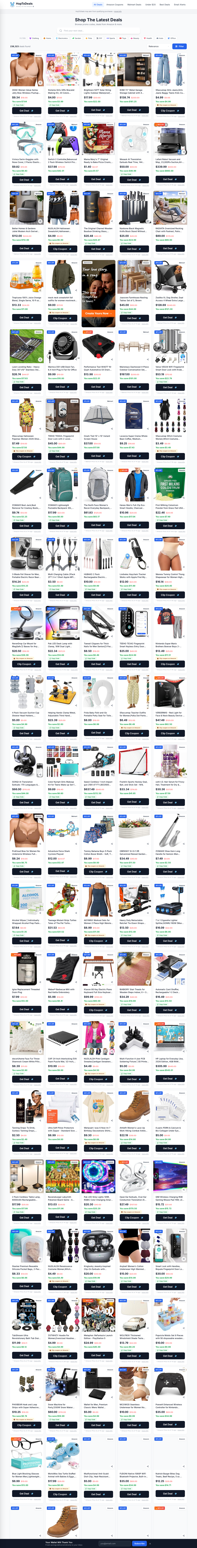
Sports (112, 38)
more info (118, 11)
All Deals (98, 4)
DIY (100, 38)
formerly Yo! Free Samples (24, 6)
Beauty (136, 38)
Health (149, 38)
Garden (78, 38)
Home (48, 38)
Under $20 (150, 4)
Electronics (62, 38)
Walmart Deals (134, 4)
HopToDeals (24, 3)
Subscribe (139, 1543)
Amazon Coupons (114, 4)
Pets (90, 38)
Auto (161, 38)
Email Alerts (180, 4)
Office (173, 38)
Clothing (35, 38)
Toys (124, 38)
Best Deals (165, 4)
